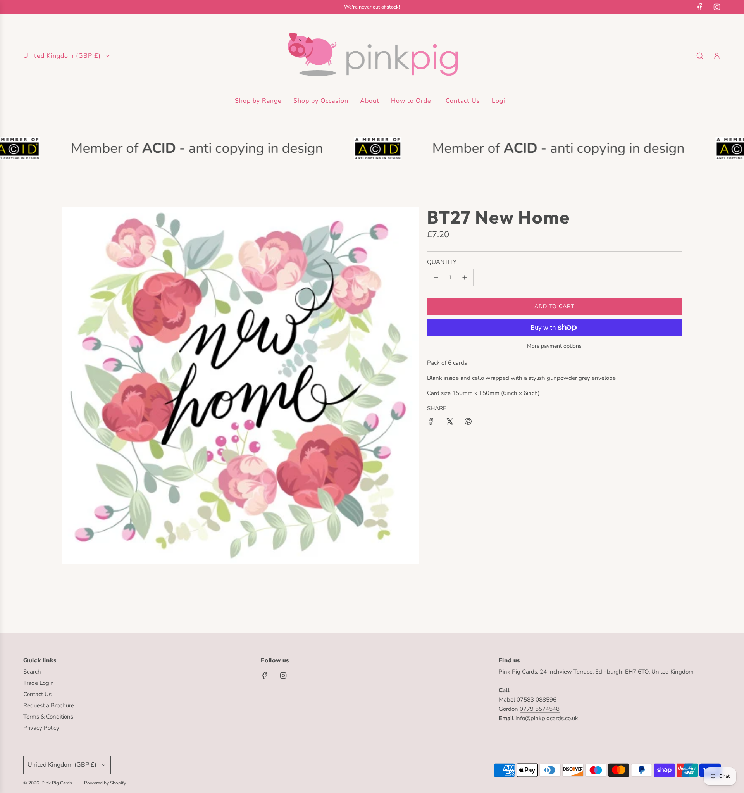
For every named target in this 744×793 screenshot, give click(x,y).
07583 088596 (536, 699)
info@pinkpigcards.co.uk (546, 718)
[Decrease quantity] (435, 277)
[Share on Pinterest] (468, 423)
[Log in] (716, 55)
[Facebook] (699, 7)
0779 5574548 (540, 709)
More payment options (554, 346)
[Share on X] (449, 423)
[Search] (699, 55)
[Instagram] (716, 7)
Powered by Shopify (105, 783)
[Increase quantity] (464, 277)
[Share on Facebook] (430, 423)
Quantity (441, 262)
